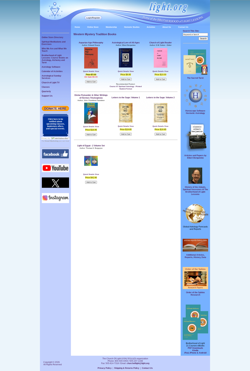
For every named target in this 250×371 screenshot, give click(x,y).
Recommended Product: (125, 84)
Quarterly (46, 91)
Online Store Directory (52, 37)
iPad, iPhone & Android (195, 353)
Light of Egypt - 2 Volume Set (91, 145)
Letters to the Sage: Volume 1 (126, 97)
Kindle (195, 350)
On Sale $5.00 (91, 77)
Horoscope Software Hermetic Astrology (195, 112)
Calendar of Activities (52, 71)
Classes (46, 87)
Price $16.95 (91, 130)
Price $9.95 (125, 74)
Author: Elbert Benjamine (126, 45)
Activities (151, 27)
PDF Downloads (195, 348)
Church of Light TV (51, 82)
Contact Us (183, 27)
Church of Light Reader (160, 42)
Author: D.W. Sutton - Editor (160, 45)
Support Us (47, 96)
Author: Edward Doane (91, 45)
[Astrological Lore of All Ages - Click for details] (125, 67)
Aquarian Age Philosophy (91, 42)
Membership (111, 27)
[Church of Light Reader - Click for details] (160, 67)
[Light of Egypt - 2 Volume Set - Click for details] (91, 165)
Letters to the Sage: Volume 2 (160, 97)
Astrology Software (51, 67)
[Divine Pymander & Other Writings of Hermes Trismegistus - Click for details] (91, 123)
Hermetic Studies (131, 27)
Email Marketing (51, 141)
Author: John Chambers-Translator (91, 100)
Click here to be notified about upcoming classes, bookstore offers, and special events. (55, 124)
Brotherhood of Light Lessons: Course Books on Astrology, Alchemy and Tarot (55, 59)
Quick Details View (91, 71)
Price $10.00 (160, 74)
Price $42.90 (91, 177)
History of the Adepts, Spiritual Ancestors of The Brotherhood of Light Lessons (195, 190)
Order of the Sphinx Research (195, 293)
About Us (166, 27)
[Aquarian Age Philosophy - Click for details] (91, 68)
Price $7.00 (91, 74)
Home (77, 27)
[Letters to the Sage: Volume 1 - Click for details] (125, 122)
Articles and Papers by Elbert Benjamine (195, 156)
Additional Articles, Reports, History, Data (195, 256)
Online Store (92, 27)
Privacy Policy (105, 368)
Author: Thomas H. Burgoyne (91, 148)
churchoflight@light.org (138, 363)
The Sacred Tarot (195, 78)
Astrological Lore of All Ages (126, 42)
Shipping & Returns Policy (126, 368)
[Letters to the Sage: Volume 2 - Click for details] (160, 122)
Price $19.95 (126, 129)
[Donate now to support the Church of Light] (55, 110)
